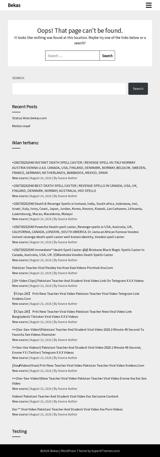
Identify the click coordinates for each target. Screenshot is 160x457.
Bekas (14, 4)
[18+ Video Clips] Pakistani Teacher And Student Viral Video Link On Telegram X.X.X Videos (78, 280)
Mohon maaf (21, 126)
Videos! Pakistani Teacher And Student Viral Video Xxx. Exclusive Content (65, 396)
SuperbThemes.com (105, 451)
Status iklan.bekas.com (29, 118)
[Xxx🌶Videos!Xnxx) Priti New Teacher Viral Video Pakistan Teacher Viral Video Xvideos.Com (78, 365)
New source (20, 178)
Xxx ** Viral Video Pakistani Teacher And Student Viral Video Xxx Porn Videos (67, 409)
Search (18, 78)
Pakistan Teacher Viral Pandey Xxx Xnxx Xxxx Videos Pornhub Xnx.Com (62, 267)
